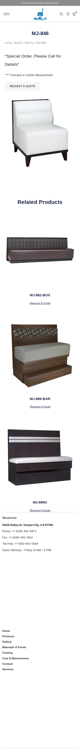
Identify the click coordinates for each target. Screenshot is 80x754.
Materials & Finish (14, 647)
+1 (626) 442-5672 (24, 531)
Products (8, 636)
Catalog (7, 652)
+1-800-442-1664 (26, 543)
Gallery (7, 641)
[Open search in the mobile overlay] (62, 14)
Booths (19, 42)
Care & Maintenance (15, 658)
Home (8, 42)
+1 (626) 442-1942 (21, 537)
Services (8, 669)
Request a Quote (22, 86)
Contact (7, 663)
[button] (6, 14)
